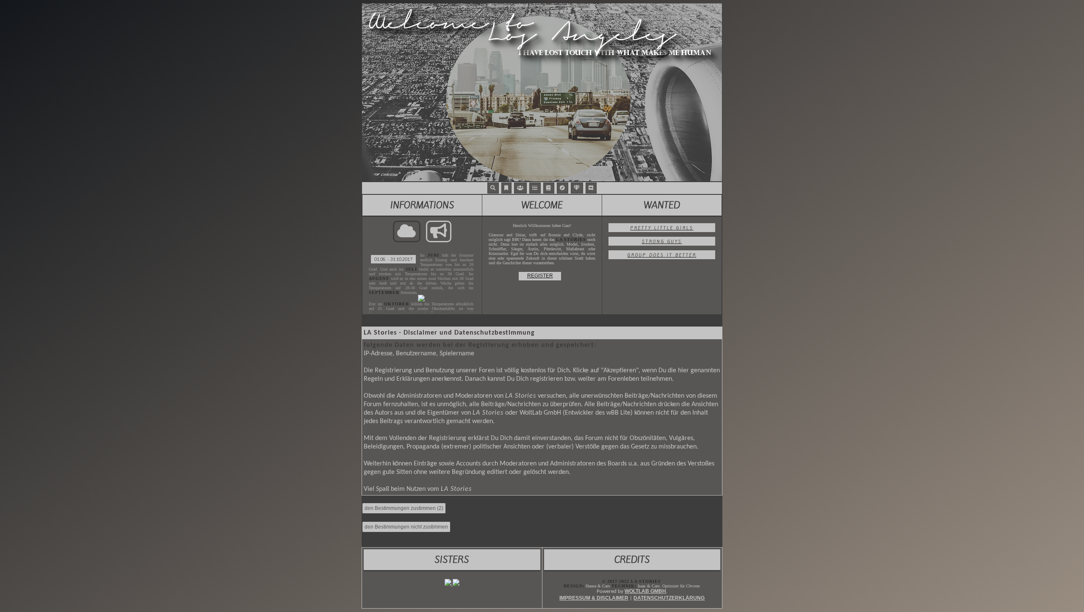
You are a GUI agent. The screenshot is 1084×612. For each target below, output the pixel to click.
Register (540, 276)
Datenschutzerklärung (669, 598)
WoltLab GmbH (645, 591)
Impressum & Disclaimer (593, 598)
